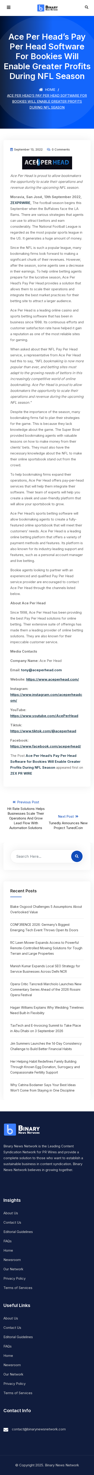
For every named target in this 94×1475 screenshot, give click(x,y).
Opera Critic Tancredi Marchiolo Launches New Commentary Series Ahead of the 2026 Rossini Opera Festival (45, 989)
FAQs (7, 1241)
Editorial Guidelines (18, 1232)
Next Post (68, 822)
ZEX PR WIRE (21, 773)
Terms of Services (17, 1288)
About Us (10, 1213)
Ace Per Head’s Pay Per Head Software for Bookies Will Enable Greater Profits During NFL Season (45, 761)
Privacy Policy (14, 1278)
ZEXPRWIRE (20, 203)
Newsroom (12, 1260)
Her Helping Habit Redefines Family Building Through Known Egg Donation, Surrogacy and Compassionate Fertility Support (45, 1066)
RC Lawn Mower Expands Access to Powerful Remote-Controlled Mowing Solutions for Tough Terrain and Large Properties (46, 948)
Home (49, 89)
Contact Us (12, 1222)
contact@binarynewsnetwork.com (39, 1429)
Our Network (13, 1269)
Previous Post (26, 815)
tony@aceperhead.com (41, 670)
